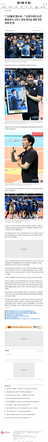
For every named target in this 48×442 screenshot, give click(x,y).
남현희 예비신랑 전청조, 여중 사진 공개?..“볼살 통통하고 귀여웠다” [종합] (21, 312)
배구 (10, 10)
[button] (1, 4)
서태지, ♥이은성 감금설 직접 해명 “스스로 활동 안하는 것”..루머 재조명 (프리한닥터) (23, 318)
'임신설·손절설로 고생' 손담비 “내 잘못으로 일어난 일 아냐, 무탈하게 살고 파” (21, 313)
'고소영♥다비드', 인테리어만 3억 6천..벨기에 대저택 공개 (17, 316)
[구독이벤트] (24, 327)
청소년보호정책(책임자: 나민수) (26, 435)
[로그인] (46, 4)
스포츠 (6, 10)
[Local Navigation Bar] (1, 4)
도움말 (38, 350)
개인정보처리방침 (16, 435)
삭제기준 (41, 350)
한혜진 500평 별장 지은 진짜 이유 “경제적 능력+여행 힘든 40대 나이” (20, 311)
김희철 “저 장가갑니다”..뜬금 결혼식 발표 (14, 314)
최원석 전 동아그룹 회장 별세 (12, 317)
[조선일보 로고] (24, 2)
